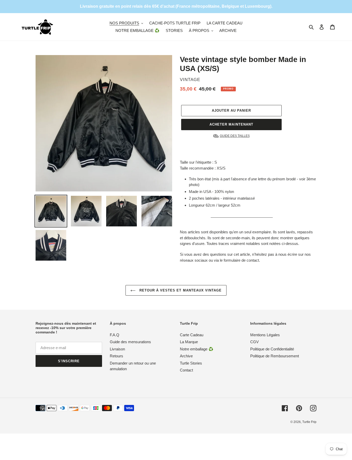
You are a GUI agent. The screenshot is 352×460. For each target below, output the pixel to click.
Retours (116, 356)
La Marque (189, 342)
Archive (186, 356)
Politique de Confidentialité (272, 349)
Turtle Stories (191, 363)
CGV (254, 342)
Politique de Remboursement (274, 356)
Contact (186, 370)
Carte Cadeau (191, 335)
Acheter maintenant (231, 124)
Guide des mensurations (130, 342)
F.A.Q (114, 335)
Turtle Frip (309, 422)
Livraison (117, 349)
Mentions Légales (265, 335)
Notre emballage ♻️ (196, 349)
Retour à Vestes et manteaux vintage (180, 290)
